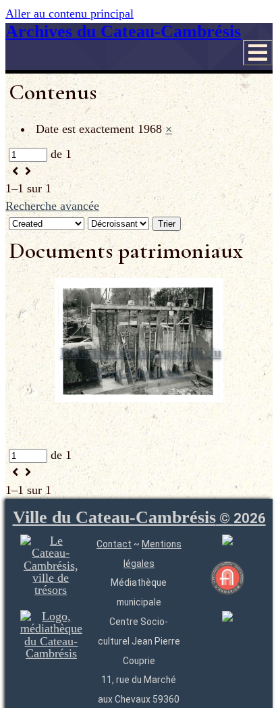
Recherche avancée (52, 206)
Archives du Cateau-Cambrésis (123, 31)
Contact (114, 544)
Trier (166, 224)
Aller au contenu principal (69, 13)
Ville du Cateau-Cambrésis (139, 517)
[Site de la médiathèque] (51, 653)
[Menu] (258, 52)
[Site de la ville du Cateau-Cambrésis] (51, 590)
